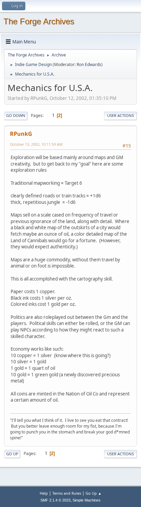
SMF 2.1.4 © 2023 (55, 500)
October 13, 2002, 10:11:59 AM (36, 144)
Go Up (12, 453)
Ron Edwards (89, 64)
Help (44, 493)
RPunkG (21, 134)
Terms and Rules (66, 493)
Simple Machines (87, 500)
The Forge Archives (38, 21)
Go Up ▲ (94, 493)
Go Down (15, 115)
